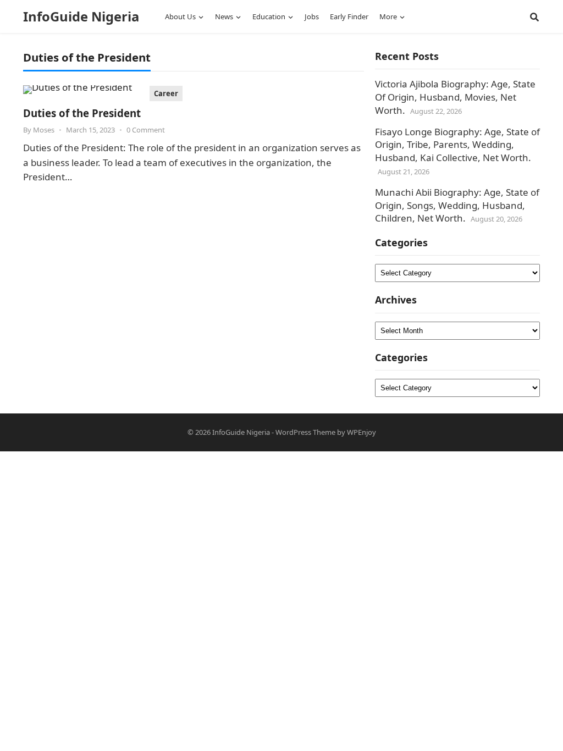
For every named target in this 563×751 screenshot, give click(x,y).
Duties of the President (82, 113)
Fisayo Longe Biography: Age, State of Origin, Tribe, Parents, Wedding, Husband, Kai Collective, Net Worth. (457, 144)
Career (166, 93)
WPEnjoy (361, 432)
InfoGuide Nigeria (81, 16)
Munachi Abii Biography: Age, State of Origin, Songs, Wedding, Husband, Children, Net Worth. (457, 205)
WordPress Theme (305, 432)
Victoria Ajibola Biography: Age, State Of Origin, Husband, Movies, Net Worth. (455, 97)
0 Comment (145, 130)
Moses (43, 130)
